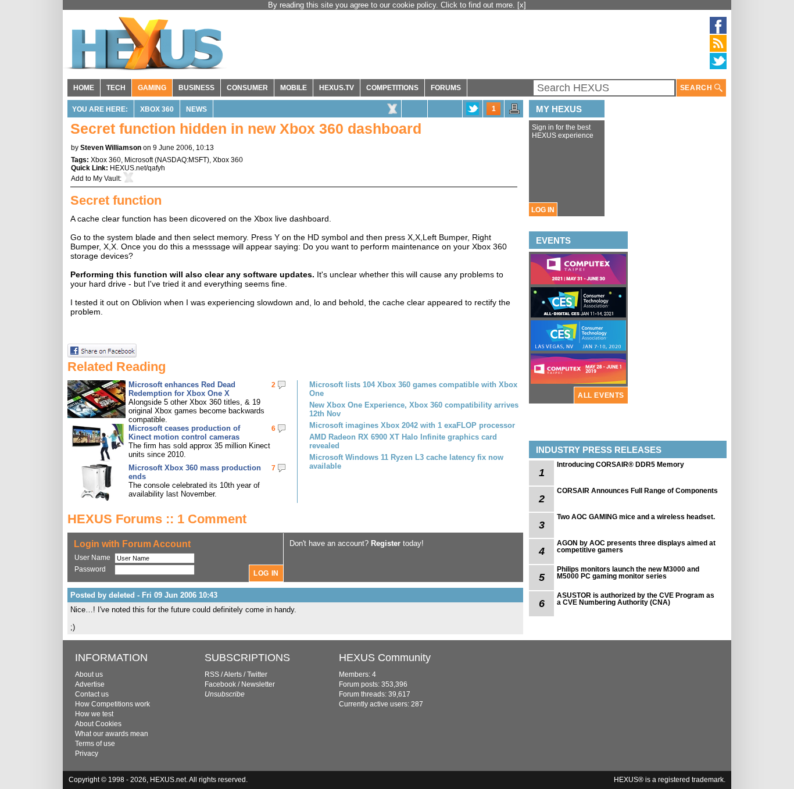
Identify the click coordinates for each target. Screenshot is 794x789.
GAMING (152, 88)
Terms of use (95, 744)
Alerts (233, 674)
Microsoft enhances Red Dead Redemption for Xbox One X (181, 389)
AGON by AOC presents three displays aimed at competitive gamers (636, 547)
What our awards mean (111, 734)
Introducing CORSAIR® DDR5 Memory (620, 464)
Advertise (90, 684)
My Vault (106, 178)
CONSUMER (247, 88)
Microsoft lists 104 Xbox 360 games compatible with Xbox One (413, 389)
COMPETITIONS (392, 88)
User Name (92, 558)
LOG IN (543, 210)
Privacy (86, 753)
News (196, 109)
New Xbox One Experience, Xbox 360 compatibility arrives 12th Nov (413, 409)
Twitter (257, 674)
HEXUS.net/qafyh (137, 168)
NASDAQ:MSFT (182, 160)
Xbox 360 (157, 109)
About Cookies (98, 724)
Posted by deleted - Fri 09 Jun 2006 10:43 (143, 595)
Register (385, 543)
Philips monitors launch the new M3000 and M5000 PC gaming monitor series (628, 573)
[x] (521, 5)
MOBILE (293, 88)
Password (90, 569)
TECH (116, 88)
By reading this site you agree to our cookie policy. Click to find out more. (392, 5)
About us (89, 674)
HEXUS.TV (336, 88)
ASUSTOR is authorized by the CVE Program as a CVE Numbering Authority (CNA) (635, 599)
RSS (212, 674)
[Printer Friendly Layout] (514, 112)
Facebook (220, 684)
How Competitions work (112, 704)
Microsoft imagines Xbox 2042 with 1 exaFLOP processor (412, 425)
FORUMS (446, 88)
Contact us (92, 694)
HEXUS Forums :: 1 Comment (156, 519)
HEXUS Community (385, 657)
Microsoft (138, 160)
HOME (83, 88)
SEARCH (697, 88)
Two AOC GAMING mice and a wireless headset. (636, 516)
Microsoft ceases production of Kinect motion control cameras (184, 432)
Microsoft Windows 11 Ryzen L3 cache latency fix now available (406, 461)
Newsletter (258, 684)
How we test (94, 714)
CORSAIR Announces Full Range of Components (637, 490)
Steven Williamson (110, 148)
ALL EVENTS (601, 395)
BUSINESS (196, 88)
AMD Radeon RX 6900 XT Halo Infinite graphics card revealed (403, 441)
